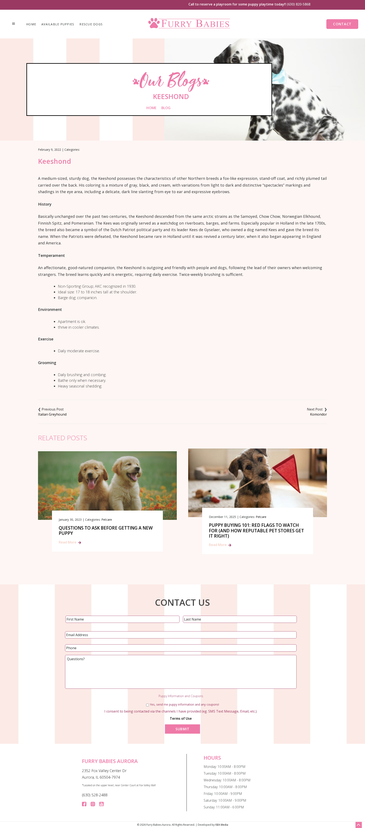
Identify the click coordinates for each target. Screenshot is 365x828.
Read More (67, 542)
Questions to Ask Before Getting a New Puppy (106, 530)
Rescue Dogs (91, 24)
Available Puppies (57, 24)
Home (31, 24)
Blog (165, 108)
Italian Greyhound (52, 414)
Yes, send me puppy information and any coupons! (184, 704)
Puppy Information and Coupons (181, 696)
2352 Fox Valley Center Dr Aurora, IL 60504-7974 (104, 774)
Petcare (106, 520)
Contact (342, 24)
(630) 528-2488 (95, 794)
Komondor (318, 414)
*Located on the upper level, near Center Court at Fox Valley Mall (119, 785)
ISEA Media (221, 825)
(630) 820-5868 (281, 4)
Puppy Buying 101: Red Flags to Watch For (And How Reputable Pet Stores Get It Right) (256, 531)
